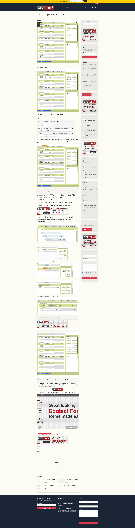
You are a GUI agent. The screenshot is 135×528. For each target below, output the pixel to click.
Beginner (84, 210)
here (43, 379)
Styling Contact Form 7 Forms (90, 170)
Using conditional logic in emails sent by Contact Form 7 (90, 161)
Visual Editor (39, 26)
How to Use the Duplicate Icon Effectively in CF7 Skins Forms (49, 480)
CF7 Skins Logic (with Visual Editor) (44, 433)
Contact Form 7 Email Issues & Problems (90, 175)
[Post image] (39, 481)
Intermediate (39, 22)
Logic (38, 23)
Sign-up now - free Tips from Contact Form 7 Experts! (59, 1)
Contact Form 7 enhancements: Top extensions (72, 480)
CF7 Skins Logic (40, 66)
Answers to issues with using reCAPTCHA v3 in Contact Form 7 (91, 166)
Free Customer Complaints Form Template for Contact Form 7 (49, 487)
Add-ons (39, 20)
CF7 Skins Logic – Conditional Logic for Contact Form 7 (48, 434)
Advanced (84, 213)
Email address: (84, 52)
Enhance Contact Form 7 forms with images (69, 485)
